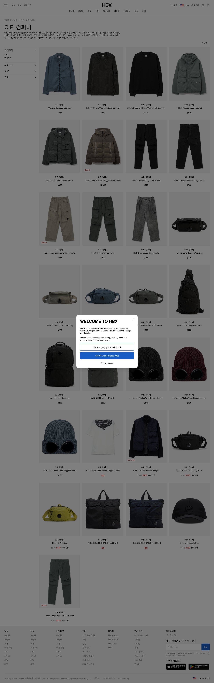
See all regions (107, 363)
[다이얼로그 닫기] (133, 319)
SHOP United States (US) (107, 355)
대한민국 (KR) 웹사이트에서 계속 (107, 347)
